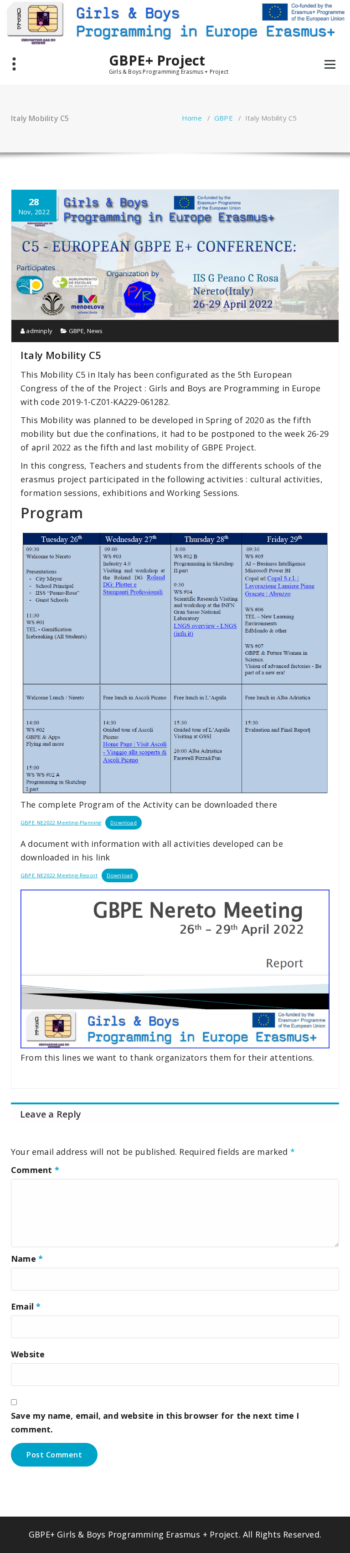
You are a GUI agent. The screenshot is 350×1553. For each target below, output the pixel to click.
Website (28, 1354)
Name (27, 1258)
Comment (35, 1169)
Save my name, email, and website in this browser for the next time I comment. (155, 1422)
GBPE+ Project (157, 60)
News (95, 331)
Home (192, 117)
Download (123, 822)
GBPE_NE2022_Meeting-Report (59, 875)
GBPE (223, 117)
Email (26, 1306)
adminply (38, 331)
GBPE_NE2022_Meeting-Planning (61, 822)
